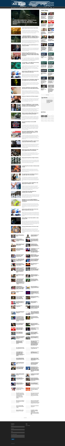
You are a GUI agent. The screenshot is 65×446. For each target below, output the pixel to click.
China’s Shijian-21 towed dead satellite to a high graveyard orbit (30, 218)
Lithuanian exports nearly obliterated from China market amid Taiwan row (35, 297)
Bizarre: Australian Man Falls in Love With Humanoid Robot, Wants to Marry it (20, 324)
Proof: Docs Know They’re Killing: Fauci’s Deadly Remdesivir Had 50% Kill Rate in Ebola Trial (35, 324)
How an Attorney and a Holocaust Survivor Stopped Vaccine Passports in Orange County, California (20, 264)
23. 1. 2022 (32, 319)
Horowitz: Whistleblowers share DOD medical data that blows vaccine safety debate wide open (30, 88)
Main (11, 7)
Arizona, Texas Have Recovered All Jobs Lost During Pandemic (34, 302)
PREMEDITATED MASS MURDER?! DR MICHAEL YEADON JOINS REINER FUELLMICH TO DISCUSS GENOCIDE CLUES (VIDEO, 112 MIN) (51, 49)
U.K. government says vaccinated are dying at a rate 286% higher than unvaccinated (30, 174)
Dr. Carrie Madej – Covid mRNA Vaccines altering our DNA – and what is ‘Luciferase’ (30, 63)
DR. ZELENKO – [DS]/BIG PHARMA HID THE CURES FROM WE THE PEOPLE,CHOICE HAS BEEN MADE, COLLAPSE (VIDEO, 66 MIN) (35, 412)
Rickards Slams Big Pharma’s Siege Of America (30, 157)
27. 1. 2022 (17, 276)
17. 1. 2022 (17, 390)
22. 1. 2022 (32, 330)
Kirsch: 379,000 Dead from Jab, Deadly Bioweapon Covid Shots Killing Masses (35, 383)
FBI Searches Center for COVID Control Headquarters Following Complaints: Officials (35, 275)
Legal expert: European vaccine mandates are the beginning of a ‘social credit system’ (35, 317)
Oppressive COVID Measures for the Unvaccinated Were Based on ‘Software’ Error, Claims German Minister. (35, 260)
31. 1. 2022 (23, 202)
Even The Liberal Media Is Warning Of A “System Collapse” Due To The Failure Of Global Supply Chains (51, 81)
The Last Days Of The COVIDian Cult (19, 306)
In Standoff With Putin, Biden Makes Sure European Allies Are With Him (29, 192)
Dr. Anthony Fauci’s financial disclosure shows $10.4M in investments (35, 374)
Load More (25, 417)
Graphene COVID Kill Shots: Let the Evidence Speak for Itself (20, 363)
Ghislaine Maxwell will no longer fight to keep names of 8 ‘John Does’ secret (20, 388)
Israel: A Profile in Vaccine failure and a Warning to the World (20, 235)
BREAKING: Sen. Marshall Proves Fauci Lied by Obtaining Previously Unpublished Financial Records (20, 342)
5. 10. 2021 (49, 83)
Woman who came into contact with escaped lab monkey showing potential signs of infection (34, 280)
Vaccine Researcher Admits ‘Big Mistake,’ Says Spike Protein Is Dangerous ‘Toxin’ (30, 183)
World (17, 7)
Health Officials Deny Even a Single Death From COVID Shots (20, 275)
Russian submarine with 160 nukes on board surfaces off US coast (20, 374)
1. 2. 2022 (23, 123)
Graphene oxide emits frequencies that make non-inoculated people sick (20, 383)
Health (14, 21)
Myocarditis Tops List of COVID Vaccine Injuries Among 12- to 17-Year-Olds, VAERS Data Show (35, 389)
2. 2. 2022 (14, 25)
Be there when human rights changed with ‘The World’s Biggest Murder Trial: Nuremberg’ (30, 150)
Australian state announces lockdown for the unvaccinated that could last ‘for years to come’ (35, 328)
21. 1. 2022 (32, 338)
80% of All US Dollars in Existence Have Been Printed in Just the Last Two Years (35, 287)
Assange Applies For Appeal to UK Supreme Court (44, 73)
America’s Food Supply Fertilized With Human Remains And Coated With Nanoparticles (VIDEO (20, 328)
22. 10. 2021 (42, 84)
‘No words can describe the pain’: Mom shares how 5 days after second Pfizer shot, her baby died (35, 363)
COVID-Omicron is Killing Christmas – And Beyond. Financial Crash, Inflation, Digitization (51, 74)
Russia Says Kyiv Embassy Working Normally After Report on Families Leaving (35, 337)
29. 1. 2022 (17, 257)
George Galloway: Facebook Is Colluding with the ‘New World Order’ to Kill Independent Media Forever (44, 82)
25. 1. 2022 (32, 298)
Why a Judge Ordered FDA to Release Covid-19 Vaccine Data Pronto (20, 312)
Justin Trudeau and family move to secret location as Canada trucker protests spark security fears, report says (34, 240)
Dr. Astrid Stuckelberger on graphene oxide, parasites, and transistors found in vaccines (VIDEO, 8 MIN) (20, 367)
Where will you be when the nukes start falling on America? (35, 264)
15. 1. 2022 (42, 51)
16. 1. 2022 (17, 408)
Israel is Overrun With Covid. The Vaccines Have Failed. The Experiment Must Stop (30, 72)
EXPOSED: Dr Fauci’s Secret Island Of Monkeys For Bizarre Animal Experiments (35, 352)
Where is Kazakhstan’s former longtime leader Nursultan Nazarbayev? (19, 333)
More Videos (47, 94)
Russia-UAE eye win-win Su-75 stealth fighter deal (35, 348)
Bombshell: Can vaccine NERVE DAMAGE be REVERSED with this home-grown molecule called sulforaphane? (30, 200)
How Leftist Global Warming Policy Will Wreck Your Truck (20, 348)
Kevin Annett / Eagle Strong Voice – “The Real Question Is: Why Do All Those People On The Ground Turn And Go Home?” (30, 132)
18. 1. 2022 (32, 381)
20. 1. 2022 (17, 360)
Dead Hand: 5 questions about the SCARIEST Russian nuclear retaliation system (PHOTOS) (34, 333)
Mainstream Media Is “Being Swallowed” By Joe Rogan (20, 410)
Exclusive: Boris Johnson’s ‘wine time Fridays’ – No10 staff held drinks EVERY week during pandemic (35, 359)
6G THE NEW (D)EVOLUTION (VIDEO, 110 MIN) (44, 57)
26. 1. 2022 (17, 289)
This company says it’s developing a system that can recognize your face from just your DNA (30, 80)
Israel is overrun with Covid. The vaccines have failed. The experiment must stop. (30, 209)
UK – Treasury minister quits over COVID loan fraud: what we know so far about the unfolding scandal (20, 260)
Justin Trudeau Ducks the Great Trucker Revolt (30, 27)
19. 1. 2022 (17, 364)
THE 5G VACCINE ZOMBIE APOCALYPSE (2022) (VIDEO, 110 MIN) (20, 406)
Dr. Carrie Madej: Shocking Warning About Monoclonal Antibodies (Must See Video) (20, 359)
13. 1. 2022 (42, 58)
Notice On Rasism (28, 425)
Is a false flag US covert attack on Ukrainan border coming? (30, 166)
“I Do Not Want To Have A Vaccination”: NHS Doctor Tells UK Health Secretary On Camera (44, 66)
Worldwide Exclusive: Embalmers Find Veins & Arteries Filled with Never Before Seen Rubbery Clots (35, 245)
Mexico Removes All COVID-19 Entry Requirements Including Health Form (20, 401)
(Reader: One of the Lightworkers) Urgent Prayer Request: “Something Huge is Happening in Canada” (35, 255)
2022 (47, 114)
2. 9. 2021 (42, 90)
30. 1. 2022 (17, 241)
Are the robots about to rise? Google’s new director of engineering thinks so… (35, 235)
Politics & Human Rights (21, 7)
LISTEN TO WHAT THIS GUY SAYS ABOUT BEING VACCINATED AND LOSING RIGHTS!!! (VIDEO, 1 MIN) (51, 66)
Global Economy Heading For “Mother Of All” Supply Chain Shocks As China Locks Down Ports (20, 337)
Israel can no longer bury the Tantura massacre (30, 96)
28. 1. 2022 (32, 261)
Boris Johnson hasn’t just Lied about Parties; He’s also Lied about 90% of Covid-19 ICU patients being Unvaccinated (35, 394)
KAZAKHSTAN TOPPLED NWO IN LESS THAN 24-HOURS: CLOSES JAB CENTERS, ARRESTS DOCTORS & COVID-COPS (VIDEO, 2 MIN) (51, 58)
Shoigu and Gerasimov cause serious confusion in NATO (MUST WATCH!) (20, 245)
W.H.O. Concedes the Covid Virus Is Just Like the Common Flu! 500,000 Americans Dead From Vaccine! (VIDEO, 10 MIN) (20, 297)
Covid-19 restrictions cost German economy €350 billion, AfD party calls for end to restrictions (20, 249)
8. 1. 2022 (49, 68)
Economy (25, 7)
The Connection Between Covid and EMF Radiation (29, 122)
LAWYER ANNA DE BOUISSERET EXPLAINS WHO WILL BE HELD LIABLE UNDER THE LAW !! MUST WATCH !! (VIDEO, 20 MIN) (20, 287)
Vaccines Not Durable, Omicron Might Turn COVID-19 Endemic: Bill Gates (20, 378)
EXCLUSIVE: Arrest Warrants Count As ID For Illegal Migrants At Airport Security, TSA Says (20, 302)
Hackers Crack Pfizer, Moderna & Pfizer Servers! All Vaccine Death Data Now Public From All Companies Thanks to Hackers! (35, 401)
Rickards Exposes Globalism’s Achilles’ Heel (35, 406)
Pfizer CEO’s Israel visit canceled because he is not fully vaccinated (25, 23)
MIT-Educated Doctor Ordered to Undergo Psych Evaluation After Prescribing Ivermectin (20, 240)
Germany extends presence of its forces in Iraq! (30, 226)
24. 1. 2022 (17, 313)
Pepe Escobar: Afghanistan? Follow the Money (43, 89)
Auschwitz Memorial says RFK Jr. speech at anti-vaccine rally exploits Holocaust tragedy (30, 141)
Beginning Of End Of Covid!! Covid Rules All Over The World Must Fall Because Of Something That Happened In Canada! (35, 292)
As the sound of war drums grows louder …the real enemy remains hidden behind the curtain (20, 255)
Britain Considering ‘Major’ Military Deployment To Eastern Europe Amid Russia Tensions (30, 113)
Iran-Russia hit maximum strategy (19, 291)
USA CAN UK (14, 7)
